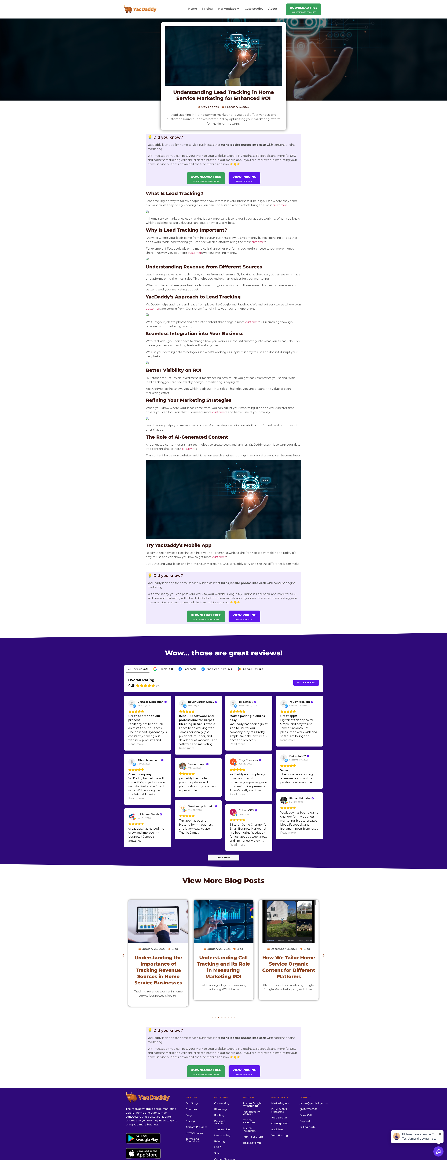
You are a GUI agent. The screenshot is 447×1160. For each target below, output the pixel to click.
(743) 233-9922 (308, 1109)
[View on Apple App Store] (131, 703)
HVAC (217, 1147)
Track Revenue (252, 1142)
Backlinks (277, 1129)
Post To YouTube (253, 1136)
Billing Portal (308, 1127)
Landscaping (222, 1135)
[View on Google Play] (233, 761)
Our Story (192, 1103)
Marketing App (280, 1103)
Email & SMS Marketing (279, 1110)
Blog (233, 880)
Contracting (221, 1103)
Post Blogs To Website (251, 1113)
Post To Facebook (249, 1121)
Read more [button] (136, 744)
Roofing (219, 1115)
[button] (123, 955)
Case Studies (254, 8)
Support (305, 1121)
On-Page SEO (279, 1123)
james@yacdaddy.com (314, 1103)
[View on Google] (233, 812)
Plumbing (220, 1109)
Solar (217, 1153)
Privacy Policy (194, 1133)
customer (279, 205)
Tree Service (222, 1129)
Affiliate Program (196, 1127)
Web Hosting (279, 1135)
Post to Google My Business (252, 1104)
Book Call (306, 1115)
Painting (219, 1141)
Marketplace (227, 8)
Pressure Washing (219, 1122)
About (272, 8)
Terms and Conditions (193, 1140)
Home (192, 8)
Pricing (207, 8)
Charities (191, 1109)
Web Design (279, 1117)
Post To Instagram (249, 1129)
